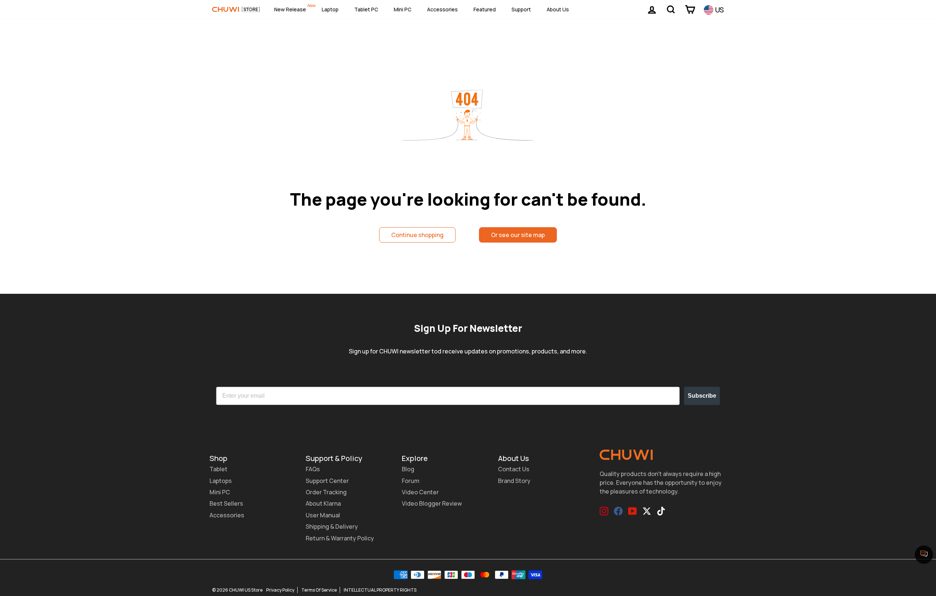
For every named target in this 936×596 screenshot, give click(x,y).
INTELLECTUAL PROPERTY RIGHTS (380, 590)
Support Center (327, 481)
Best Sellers (226, 503)
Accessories (442, 9)
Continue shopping (417, 235)
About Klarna (323, 503)
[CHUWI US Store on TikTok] (661, 511)
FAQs (313, 469)
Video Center (420, 492)
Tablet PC (366, 9)
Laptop (330, 9)
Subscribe (702, 396)
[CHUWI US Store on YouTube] (632, 511)
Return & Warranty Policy (340, 538)
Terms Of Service (319, 590)
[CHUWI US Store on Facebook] (618, 511)
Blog (408, 469)
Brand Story (514, 481)
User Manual (323, 515)
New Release (290, 9)
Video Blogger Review (432, 503)
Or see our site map (518, 235)
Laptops (221, 481)
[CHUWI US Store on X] (646, 511)
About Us (558, 9)
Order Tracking (326, 492)
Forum (410, 481)
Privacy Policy (280, 590)
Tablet (218, 469)
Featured (484, 9)
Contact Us (513, 469)
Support (521, 9)
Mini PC (402, 9)
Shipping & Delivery (332, 526)
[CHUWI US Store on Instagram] (604, 511)
